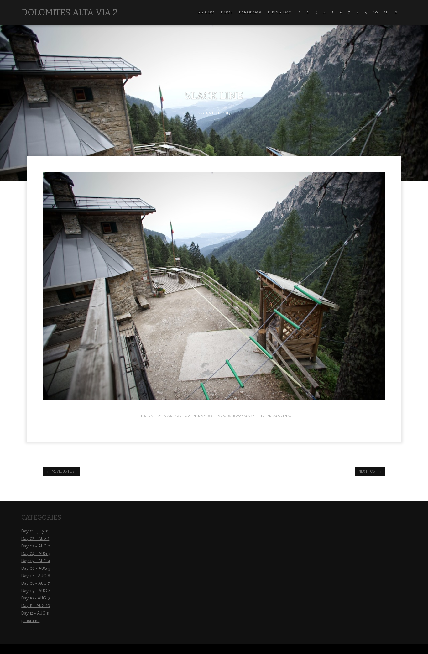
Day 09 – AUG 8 (35, 591)
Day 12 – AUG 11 (35, 613)
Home (227, 12)
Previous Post (61, 471)
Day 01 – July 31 (35, 531)
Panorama (250, 12)
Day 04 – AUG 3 (35, 553)
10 (375, 12)
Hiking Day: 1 (284, 12)
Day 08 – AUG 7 (35, 583)
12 (395, 12)
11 (385, 12)
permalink (278, 415)
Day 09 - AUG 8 (214, 415)
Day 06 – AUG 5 (35, 568)
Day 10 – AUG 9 (35, 598)
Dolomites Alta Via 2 (69, 12)
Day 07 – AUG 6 (35, 575)
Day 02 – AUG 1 (35, 538)
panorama (30, 620)
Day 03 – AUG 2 (35, 546)
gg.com (206, 12)
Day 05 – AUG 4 (35, 560)
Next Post (370, 471)
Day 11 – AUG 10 (35, 605)
